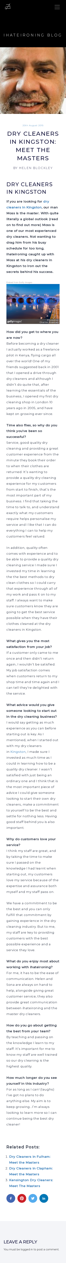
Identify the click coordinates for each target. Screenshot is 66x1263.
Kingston (18, 752)
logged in (27, 1249)
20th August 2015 (33, 125)
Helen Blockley (36, 168)
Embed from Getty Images (19, 282)
